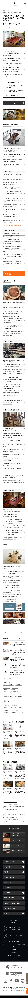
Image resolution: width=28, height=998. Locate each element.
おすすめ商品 (6, 710)
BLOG (4, 12)
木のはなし (14, 705)
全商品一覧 (7, 882)
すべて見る (23, 638)
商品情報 (7, 867)
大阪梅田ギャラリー (16, 691)
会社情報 (14, 949)
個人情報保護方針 (14, 941)
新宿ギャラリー (18, 684)
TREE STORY (6, 714)
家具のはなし (20, 12)
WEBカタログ (9, 877)
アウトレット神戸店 (17, 694)
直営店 (5, 601)
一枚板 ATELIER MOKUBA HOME (14, 27)
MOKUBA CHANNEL (12, 903)
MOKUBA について (10, 862)
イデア (19, 707)
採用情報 (14, 952)
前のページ (6, 632)
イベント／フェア (26, 978)
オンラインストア (17, 599)
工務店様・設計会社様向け (14, 955)
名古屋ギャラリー (7, 691)
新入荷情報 (7, 887)
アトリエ (19, 710)
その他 (12, 714)
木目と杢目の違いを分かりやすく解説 (11, 225)
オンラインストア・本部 (12, 12)
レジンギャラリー (7, 687)
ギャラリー (13, 710)
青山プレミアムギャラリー (8, 684)
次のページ (22, 632)
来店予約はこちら (26, 990)
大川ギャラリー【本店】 (8, 696)
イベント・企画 (6, 705)
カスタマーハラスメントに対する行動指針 (14, 945)
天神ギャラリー (18, 696)
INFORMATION (9, 898)
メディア (21, 712)
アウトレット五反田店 (16, 687)
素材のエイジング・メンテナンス (10, 707)
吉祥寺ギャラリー (7, 689)
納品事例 (7, 893)
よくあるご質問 (10, 908)
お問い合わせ (8, 913)
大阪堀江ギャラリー (7, 694)
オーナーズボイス (14, 712)
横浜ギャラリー (15, 689)
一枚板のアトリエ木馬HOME (14, 632)
